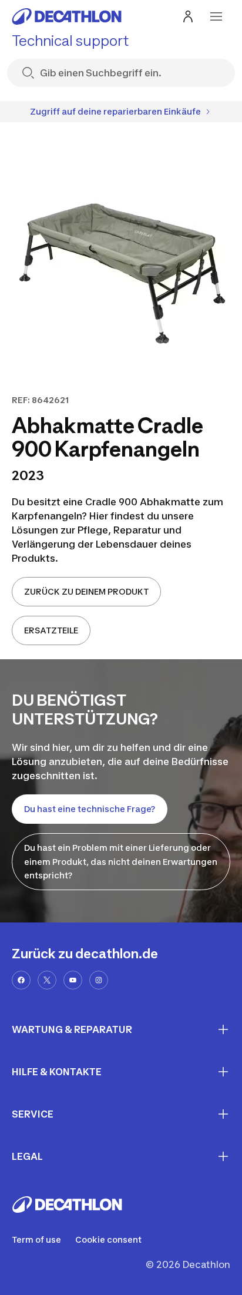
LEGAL (27, 1156)
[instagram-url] (98, 980)
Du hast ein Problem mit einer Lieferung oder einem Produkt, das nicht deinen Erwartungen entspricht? (120, 862)
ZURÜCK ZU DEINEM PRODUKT (86, 591)
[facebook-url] (21, 980)
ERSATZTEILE (51, 630)
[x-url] (47, 980)
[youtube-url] (72, 980)
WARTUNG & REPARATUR (72, 1029)
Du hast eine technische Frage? (89, 809)
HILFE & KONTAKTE (57, 1072)
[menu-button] (216, 16)
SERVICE (32, 1114)
